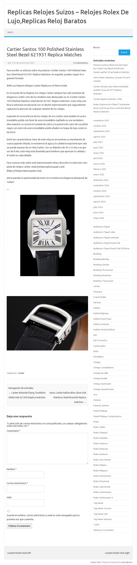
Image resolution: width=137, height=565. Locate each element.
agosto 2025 (99, 136)
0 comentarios (80, 63)
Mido (95, 351)
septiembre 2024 (101, 196)
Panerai (97, 400)
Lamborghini (99, 346)
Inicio (10, 32)
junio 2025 (98, 147)
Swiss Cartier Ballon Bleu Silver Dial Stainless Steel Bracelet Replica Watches (67, 397)
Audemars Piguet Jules (104, 232)
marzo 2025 (99, 164)
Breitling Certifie (101, 264)
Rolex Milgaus (100, 465)
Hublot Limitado (101, 324)
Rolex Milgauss (100, 470)
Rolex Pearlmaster (102, 476)
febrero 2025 (99, 169)
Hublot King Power (102, 319)
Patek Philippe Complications (107, 416)
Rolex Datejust (100, 432)
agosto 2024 (99, 201)
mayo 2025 (98, 153)
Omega (96, 362)
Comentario (13, 431)
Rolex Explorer (100, 454)
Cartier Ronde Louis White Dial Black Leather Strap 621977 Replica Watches (110, 90)
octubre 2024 (99, 191)
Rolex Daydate (100, 438)
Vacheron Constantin (103, 530)
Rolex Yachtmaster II (103, 497)
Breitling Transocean (103, 281)
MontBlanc (98, 356)
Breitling (97, 254)
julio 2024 (98, 207)
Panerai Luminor (101, 405)
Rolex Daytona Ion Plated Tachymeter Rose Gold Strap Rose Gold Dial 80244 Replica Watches (111, 108)
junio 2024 (98, 212)
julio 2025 (98, 142)
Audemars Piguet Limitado (106, 237)
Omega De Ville (100, 373)
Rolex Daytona (100, 443)
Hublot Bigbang (100, 313)
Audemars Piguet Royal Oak (106, 243)
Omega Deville (100, 378)
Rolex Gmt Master (102, 459)
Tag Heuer (98, 503)
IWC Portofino (100, 340)
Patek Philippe (100, 411)
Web (9, 497)
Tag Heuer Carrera (102, 508)
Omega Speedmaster (103, 389)
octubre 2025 (99, 126)
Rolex (96, 421)
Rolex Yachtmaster (102, 492)
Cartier (21, 373)
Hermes (97, 302)
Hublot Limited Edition (104, 329)
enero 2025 (98, 174)
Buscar (96, 47)
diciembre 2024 (100, 180)
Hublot (96, 308)
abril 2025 (98, 158)
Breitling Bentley (101, 259)
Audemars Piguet (101, 226)
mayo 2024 (98, 218)
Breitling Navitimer (102, 275)
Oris (95, 394)
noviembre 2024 (101, 185)
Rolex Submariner (102, 487)
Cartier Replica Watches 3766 (107, 99)
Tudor (96, 524)
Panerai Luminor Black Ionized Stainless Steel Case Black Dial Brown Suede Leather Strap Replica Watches (111, 68)
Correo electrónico (17, 483)
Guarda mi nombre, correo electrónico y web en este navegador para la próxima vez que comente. (43, 517)
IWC (95, 335)
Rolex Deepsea (100, 449)
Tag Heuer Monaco (102, 519)
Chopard (97, 292)
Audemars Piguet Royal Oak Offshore (111, 248)
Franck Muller (99, 297)
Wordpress (127, 562)
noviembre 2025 (101, 120)
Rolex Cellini (99, 427)
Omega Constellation (103, 367)
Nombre (12, 469)
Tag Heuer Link (100, 514)
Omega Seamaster (102, 384)
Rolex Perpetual (101, 481)
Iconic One (96, 562)
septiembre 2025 (101, 131)
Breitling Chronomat (103, 270)
